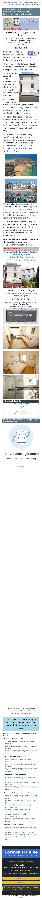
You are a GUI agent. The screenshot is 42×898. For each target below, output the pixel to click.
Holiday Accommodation (31, 2)
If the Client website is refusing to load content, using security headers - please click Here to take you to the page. (21, 723)
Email (22, 882)
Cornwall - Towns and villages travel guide (20, 832)
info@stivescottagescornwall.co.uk (21, 413)
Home (5, 2)
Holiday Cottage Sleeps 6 (21, 254)
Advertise (22, 878)
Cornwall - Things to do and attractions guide (21, 834)
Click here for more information (21, 260)
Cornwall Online (21, 865)
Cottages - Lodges (15, 4)
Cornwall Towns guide (15, 2)
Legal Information (21, 859)
